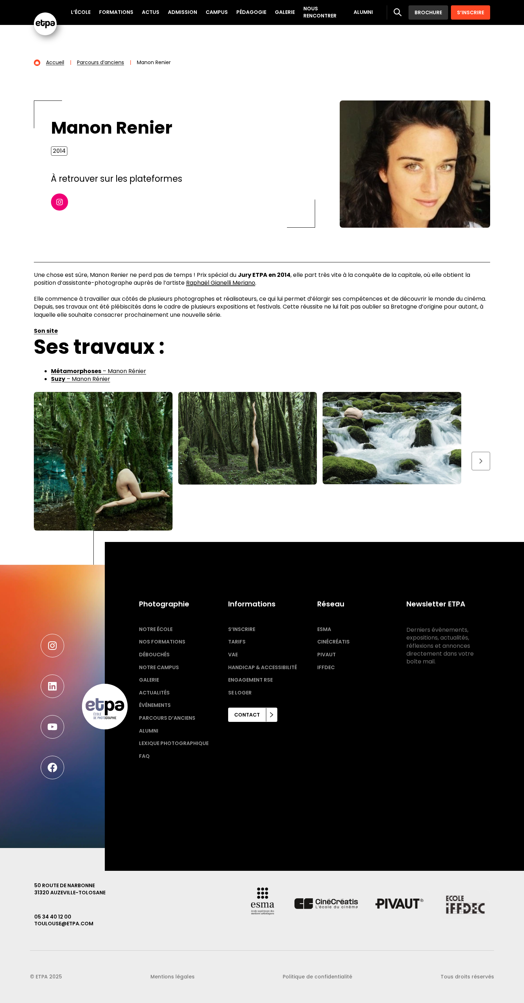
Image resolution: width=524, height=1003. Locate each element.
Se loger (240, 692)
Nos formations (162, 641)
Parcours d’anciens (167, 718)
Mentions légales (172, 976)
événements (155, 705)
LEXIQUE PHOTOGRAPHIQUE (174, 743)
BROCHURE (428, 12)
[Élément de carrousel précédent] (43, 461)
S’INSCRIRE (470, 12)
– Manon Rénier (98, 371)
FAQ (144, 756)
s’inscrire (241, 629)
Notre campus (159, 667)
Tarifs (237, 641)
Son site (46, 331)
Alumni (148, 730)
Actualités (154, 692)
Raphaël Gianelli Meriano (220, 283)
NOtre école (156, 629)
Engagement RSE (250, 679)
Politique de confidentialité (317, 976)
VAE (233, 654)
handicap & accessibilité (262, 667)
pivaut (326, 654)
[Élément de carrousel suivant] (481, 461)
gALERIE (149, 679)
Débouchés (154, 654)
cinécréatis (333, 641)
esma (324, 629)
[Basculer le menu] (398, 12)
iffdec (326, 667)
